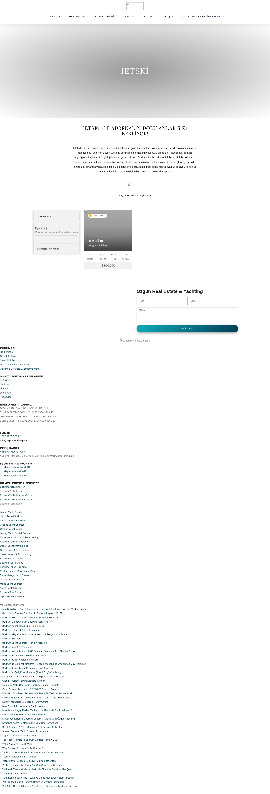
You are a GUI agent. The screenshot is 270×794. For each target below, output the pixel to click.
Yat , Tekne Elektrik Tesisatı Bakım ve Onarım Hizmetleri (33, 781)
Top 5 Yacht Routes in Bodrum (19, 735)
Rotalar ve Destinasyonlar (203, 16)
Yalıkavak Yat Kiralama (14, 773)
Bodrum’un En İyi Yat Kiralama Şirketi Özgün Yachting (31, 672)
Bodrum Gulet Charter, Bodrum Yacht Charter (27, 621)
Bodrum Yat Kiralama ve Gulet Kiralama (24, 655)
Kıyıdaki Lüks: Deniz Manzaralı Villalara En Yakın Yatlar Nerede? (37, 693)
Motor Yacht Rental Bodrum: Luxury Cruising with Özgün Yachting (38, 718)
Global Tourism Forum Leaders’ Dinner (23, 680)
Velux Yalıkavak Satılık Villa (17, 743)
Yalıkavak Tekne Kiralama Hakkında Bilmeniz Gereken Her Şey (36, 769)
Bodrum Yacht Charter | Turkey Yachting (24, 642)
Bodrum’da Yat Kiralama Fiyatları (20, 659)
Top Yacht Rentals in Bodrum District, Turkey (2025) (31, 739)
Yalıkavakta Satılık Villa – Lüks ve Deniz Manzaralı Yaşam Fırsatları (38, 777)
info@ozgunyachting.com (14, 440)
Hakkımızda (77, 16)
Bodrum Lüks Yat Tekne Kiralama (20, 630)
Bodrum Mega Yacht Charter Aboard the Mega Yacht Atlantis (35, 634)
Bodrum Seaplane (12, 638)
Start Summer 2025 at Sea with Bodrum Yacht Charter (32, 727)
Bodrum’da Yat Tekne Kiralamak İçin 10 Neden (27, 668)
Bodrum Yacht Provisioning (17, 647)
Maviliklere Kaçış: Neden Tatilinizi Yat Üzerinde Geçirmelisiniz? (37, 710)
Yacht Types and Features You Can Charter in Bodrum (32, 765)
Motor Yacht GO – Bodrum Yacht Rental (23, 714)
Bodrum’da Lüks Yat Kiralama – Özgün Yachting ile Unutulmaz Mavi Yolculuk (44, 663)
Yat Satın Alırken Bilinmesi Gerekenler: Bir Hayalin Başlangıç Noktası (40, 786)
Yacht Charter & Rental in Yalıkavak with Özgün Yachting (33, 752)
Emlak (148, 16)
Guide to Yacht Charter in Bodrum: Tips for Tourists (30, 684)
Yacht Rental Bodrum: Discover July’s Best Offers (29, 760)
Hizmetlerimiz (105, 16)
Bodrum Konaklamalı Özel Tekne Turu (23, 625)
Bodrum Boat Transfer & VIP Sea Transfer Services (30, 617)
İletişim (168, 16)
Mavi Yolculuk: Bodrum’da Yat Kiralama (23, 706)
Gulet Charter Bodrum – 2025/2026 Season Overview (31, 689)
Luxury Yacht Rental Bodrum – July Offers (25, 701)
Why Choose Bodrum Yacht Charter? (22, 748)
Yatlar (130, 16)
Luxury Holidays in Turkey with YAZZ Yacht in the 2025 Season (36, 697)
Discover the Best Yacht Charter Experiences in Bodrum (33, 676)
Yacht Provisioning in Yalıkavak (19, 756)
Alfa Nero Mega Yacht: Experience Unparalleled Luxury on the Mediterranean (44, 609)
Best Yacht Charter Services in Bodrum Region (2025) (32, 613)
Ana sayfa (53, 16)
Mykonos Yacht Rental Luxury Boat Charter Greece (30, 722)
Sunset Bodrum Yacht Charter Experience (25, 731)
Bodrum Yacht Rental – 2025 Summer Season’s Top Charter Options (39, 651)
